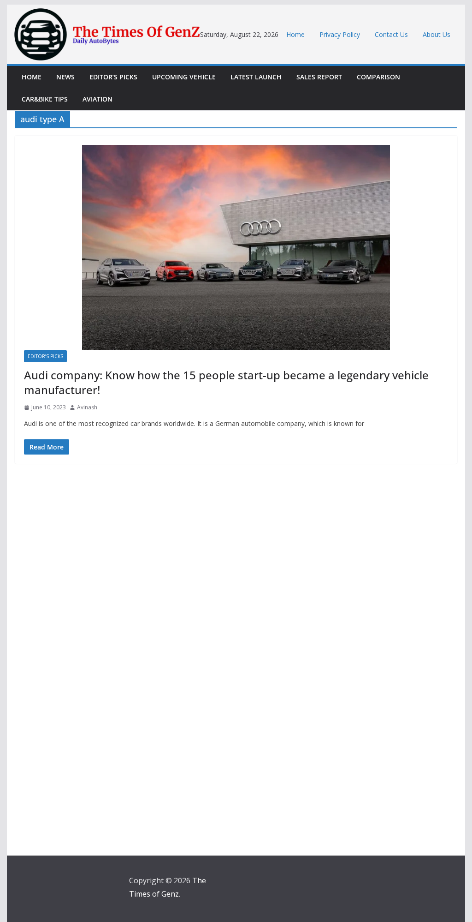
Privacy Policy (339, 34)
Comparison (378, 76)
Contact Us (391, 34)
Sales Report (319, 76)
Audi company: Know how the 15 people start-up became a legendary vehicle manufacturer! (226, 382)
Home (295, 34)
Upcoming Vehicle (184, 76)
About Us (436, 34)
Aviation (97, 99)
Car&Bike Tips (45, 99)
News (65, 76)
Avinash (87, 407)
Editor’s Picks (113, 76)
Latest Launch (256, 76)
